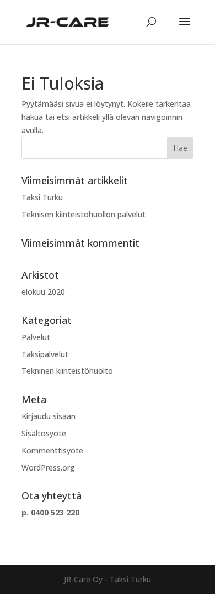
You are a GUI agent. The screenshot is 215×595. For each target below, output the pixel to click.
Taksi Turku (42, 197)
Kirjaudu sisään (49, 416)
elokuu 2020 (43, 291)
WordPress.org (48, 467)
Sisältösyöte (44, 433)
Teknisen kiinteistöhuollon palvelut (84, 214)
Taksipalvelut (45, 354)
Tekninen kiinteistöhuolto (67, 371)
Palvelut (36, 337)
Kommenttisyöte (52, 450)
